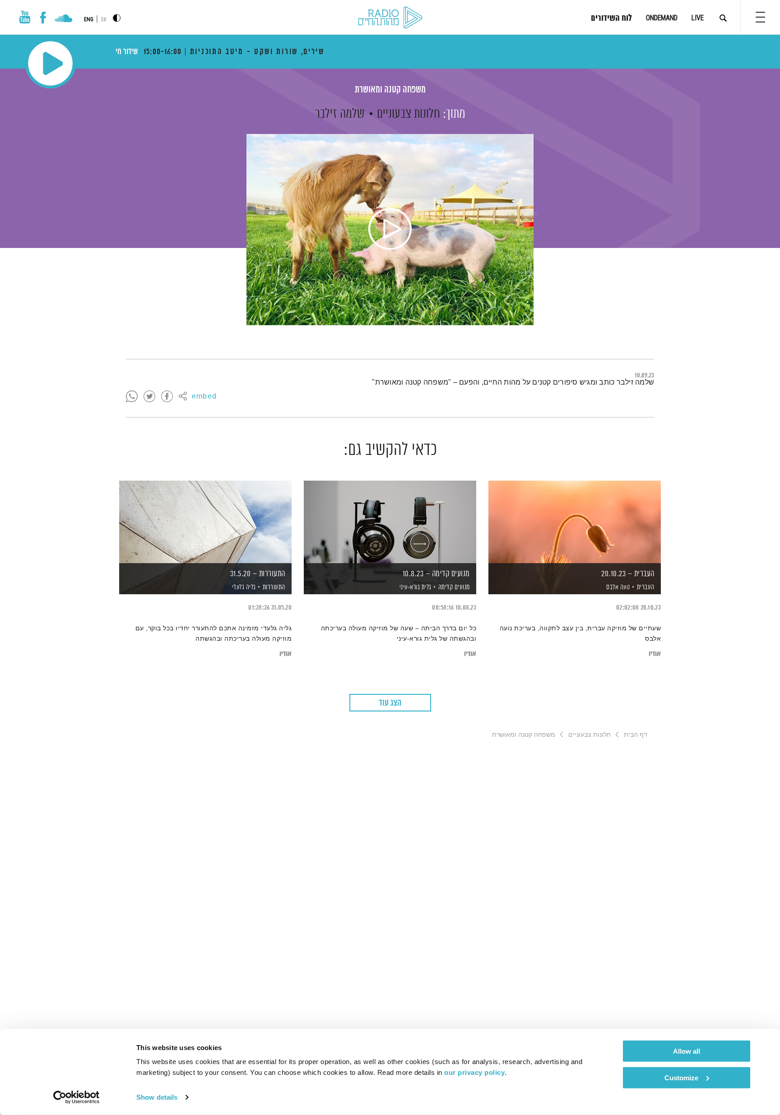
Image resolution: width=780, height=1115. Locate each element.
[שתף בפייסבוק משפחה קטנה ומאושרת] (167, 396)
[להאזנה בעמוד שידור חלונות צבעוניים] (390, 229)
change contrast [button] (117, 18)
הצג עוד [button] (390, 703)
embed (204, 397)
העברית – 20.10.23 (628, 573)
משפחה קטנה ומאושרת (390, 90)
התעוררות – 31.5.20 (257, 573)
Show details (156, 1097)
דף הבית (635, 734)
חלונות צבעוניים (408, 114)
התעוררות (274, 587)
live (698, 18)
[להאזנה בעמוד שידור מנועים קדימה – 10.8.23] (390, 522)
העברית (646, 587)
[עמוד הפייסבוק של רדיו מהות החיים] (43, 17)
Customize (681, 1077)
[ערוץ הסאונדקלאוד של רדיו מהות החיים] (63, 19)
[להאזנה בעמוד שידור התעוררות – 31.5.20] (205, 522)
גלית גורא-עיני (415, 587)
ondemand (662, 18)
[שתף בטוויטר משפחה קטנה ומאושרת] (149, 396)
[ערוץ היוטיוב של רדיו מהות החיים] (24, 16)
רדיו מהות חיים (390, 18)
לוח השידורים (611, 18)
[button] (760, 17)
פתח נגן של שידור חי (50, 63)
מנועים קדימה (454, 587)
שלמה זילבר (339, 114)
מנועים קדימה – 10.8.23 (436, 573)
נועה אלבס (617, 587)
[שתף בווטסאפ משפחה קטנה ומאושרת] (132, 396)
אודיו (655, 654)
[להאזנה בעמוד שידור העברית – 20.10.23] (574, 522)
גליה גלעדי (243, 587)
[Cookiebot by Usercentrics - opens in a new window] (76, 1097)
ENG (88, 19)
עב (103, 19)
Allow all (686, 1051)
